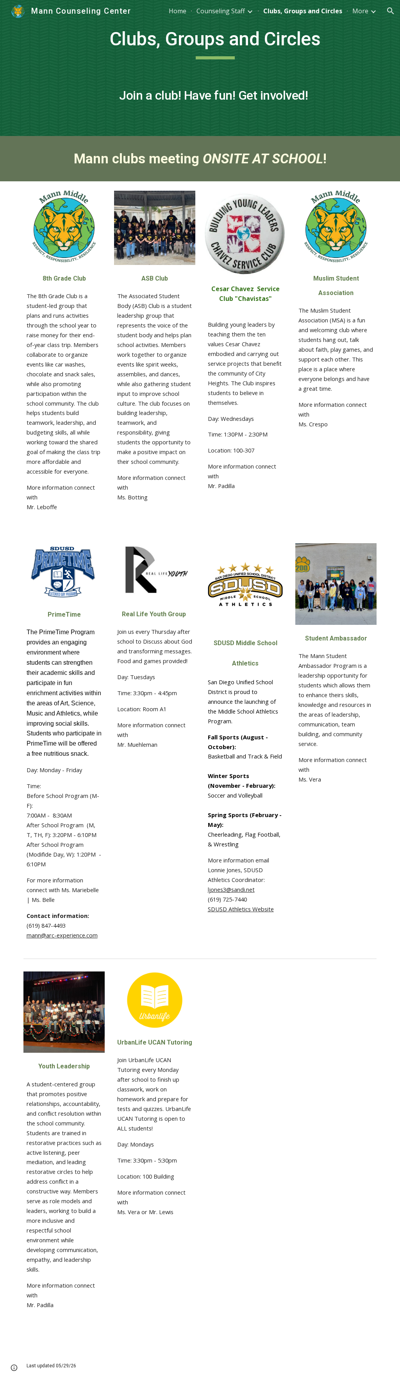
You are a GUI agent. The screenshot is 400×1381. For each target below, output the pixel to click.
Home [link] (177, 11)
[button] (390, 11)
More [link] (360, 11)
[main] (215, 68)
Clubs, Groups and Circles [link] (302, 11)
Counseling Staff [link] (220, 11)
